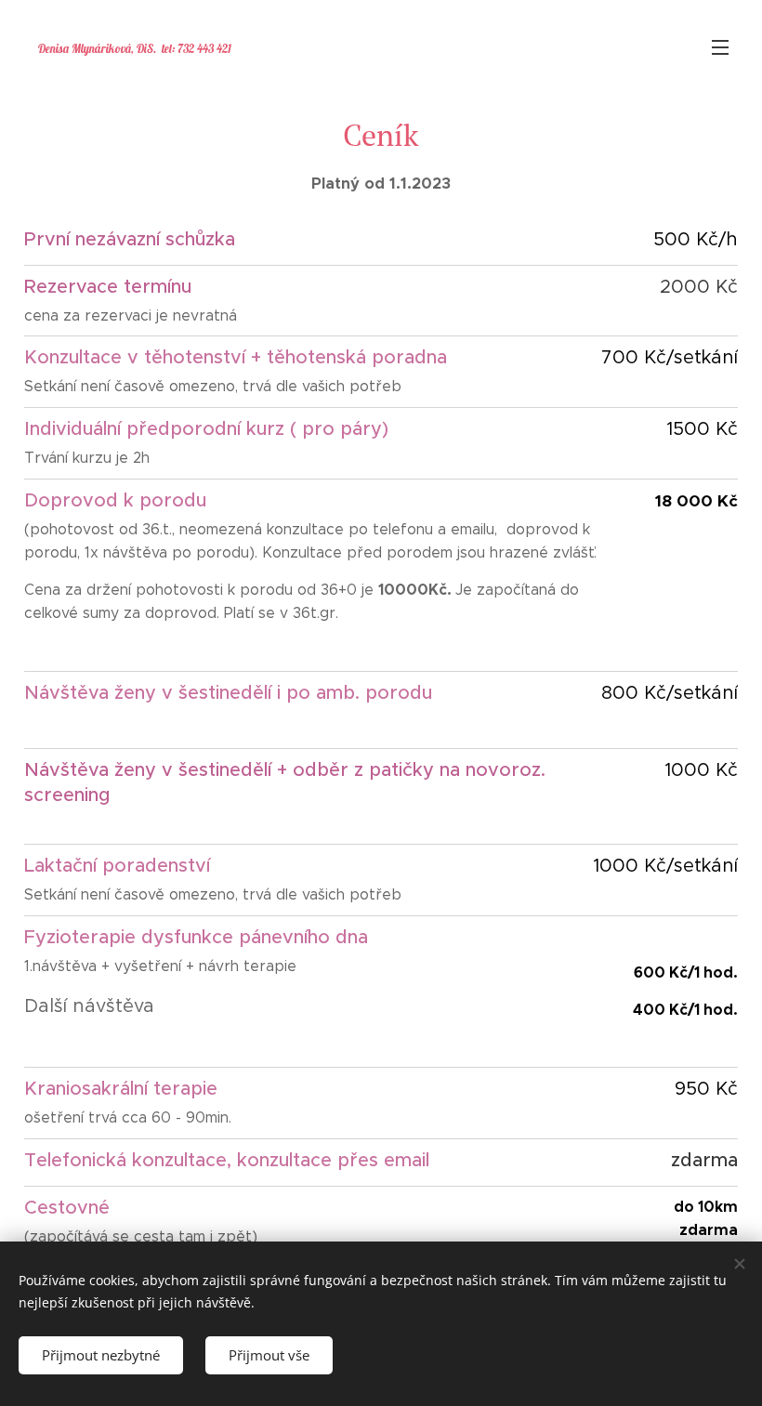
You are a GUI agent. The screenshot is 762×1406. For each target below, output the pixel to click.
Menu (720, 46)
